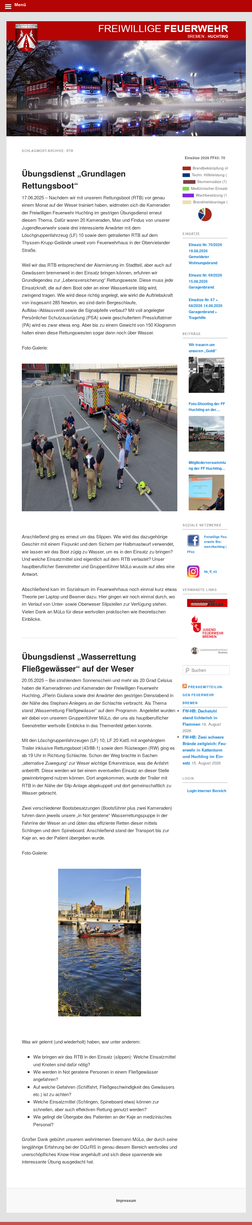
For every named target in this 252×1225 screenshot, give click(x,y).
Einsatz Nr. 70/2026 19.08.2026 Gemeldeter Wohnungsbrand (205, 253)
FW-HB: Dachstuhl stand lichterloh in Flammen (200, 717)
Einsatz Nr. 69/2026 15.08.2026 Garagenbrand (205, 281)
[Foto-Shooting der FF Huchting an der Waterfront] (206, 434)
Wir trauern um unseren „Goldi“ (203, 347)
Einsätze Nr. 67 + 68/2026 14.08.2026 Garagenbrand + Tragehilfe (205, 309)
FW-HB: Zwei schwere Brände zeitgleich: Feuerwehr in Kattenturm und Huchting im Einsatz (204, 750)
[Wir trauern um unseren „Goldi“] (206, 375)
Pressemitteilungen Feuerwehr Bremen (203, 695)
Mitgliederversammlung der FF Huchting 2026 (207, 466)
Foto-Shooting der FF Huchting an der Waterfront (207, 407)
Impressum (126, 1200)
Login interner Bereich (206, 790)
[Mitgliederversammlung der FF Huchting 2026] (206, 492)
